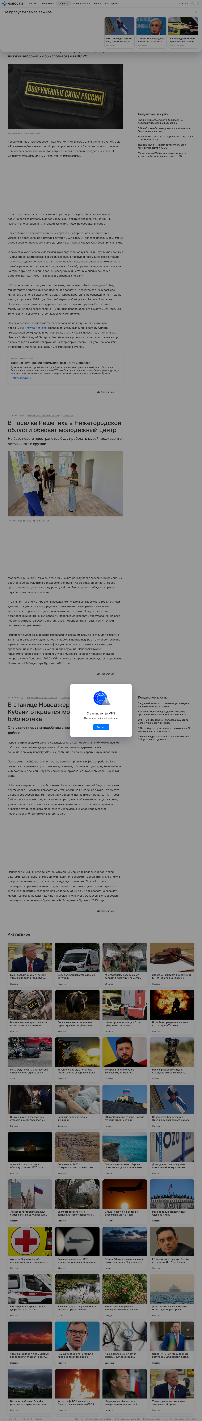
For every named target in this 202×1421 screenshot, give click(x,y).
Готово (101, 727)
